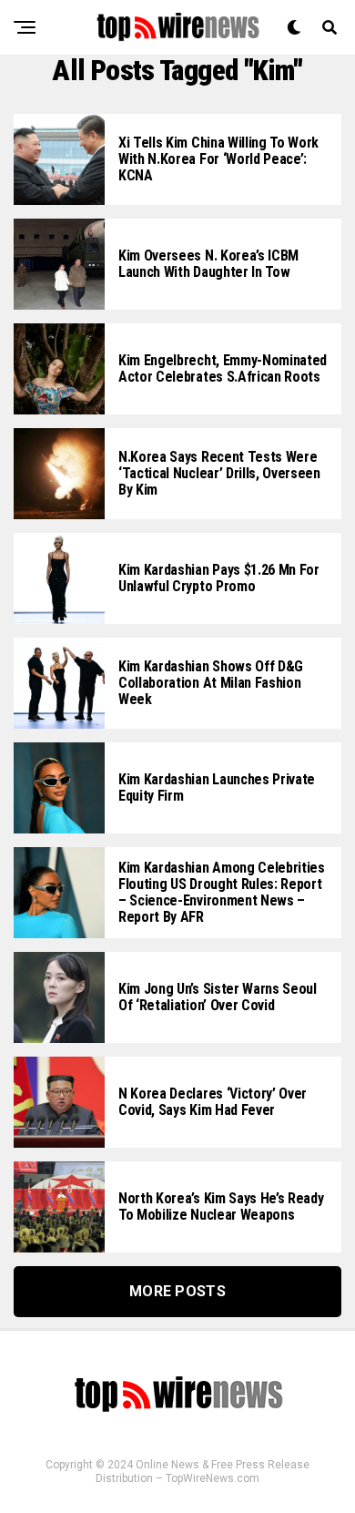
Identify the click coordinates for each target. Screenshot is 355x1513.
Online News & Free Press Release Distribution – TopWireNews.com (202, 1471)
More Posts (177, 1291)
